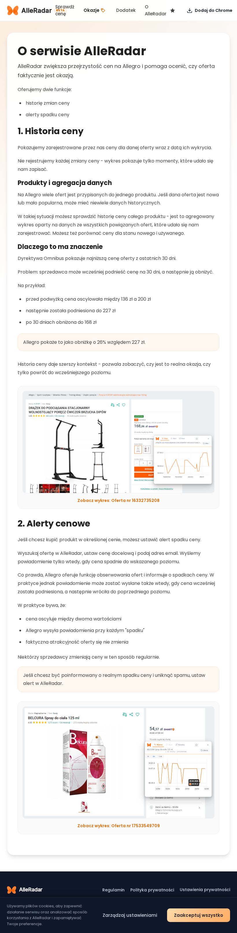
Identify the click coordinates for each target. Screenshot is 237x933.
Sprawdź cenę (64, 10)
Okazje (91, 10)
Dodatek (126, 10)
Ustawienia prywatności (205, 890)
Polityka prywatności (152, 890)
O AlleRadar (155, 10)
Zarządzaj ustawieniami (130, 915)
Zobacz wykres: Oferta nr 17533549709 (118, 826)
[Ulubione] (172, 10)
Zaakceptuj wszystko (198, 915)
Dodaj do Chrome (213, 10)
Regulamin (113, 890)
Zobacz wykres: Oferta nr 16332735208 (118, 500)
